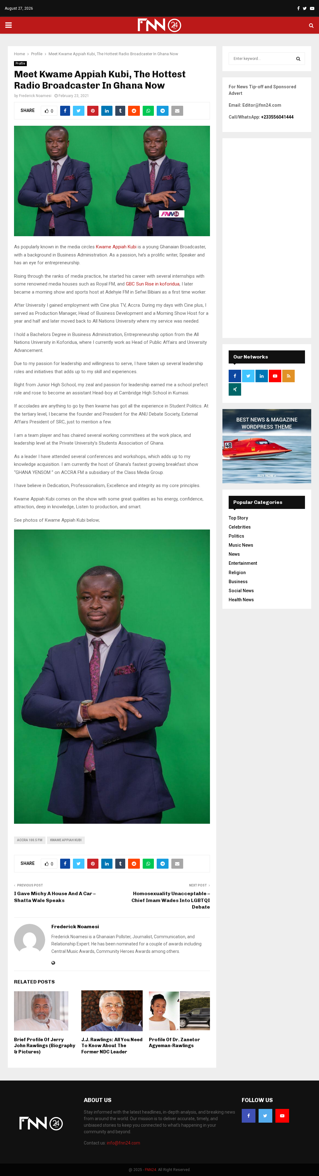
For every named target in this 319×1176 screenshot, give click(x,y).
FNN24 (150, 1170)
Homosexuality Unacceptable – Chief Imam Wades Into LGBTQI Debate (170, 900)
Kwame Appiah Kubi (116, 247)
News (234, 554)
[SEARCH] (298, 58)
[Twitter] (265, 1116)
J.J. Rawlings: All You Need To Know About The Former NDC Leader (111, 1046)
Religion (237, 572)
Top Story (238, 517)
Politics (236, 536)
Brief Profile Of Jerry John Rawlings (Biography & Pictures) (44, 1046)
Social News (241, 590)
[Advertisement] (267, 238)
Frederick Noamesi (35, 96)
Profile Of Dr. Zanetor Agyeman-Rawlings (174, 1043)
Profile (20, 63)
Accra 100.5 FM (29, 840)
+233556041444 (277, 117)
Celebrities (240, 527)
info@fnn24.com (123, 1142)
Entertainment (243, 563)
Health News (241, 599)
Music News (241, 545)
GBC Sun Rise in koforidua (152, 284)
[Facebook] (248, 1116)
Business (238, 581)
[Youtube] (282, 1116)
